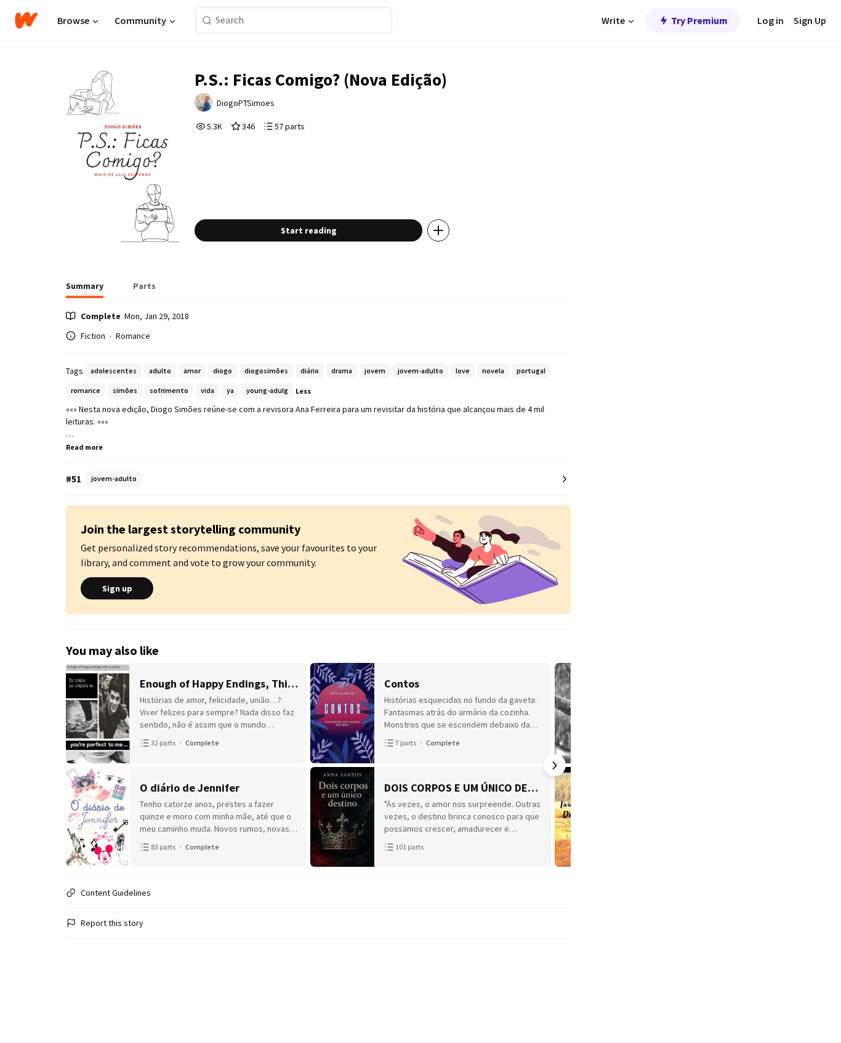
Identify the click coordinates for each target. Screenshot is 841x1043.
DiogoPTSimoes (246, 102)
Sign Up (810, 20)
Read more (84, 447)
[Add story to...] (438, 230)
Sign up (117, 588)
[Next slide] (555, 765)
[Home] (26, 20)
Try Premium (699, 20)
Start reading (309, 230)
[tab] (84, 289)
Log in (770, 20)
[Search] (207, 20)
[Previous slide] (82, 765)
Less (303, 391)
